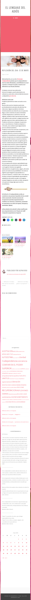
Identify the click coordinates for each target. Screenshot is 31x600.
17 (26, 546)
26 (7, 553)
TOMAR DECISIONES (17, 399)
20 (11, 550)
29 (18, 553)
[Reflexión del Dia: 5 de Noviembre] (20, 240)
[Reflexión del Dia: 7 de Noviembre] (7, 240)
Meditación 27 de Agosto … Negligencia (11, 414)
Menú (16, 18)
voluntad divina (10, 402)
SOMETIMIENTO (22, 397)
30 (22, 553)
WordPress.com (15, 597)
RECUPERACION (9, 390)
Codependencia (9, 361)
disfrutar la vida (12, 373)
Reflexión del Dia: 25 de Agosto (9, 425)
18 (3, 550)
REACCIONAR (20, 387)
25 (3, 553)
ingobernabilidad (6, 382)
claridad (22, 357)
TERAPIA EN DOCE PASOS (7, 399)
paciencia (8, 387)
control (22, 369)
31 (26, 553)
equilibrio (16, 376)
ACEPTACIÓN (7, 351)
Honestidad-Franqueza (14, 378)
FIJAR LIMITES (22, 376)
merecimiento (21, 385)
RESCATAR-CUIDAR (22, 394)
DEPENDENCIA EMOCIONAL (16, 371)
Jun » (6, 558)
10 (26, 542)
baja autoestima (16, 357)
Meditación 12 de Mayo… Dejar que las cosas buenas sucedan (8, 283)
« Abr (3, 558)
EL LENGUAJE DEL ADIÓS (15, 9)
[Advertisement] (15, 36)
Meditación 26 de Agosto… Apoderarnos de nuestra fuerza (15, 422)
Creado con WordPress (10, 596)
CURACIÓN (8, 371)
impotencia (21, 378)
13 (11, 546)
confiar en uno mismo (16, 368)
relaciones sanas (13, 394)
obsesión (4, 387)
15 (18, 546)
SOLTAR (14, 397)
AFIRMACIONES (21, 351)
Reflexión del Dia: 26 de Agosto (9, 418)
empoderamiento (7, 376)
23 (22, 550)
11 (3, 546)
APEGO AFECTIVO (7, 354)
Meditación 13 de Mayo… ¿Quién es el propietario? (22, 282)
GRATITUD (5, 378)
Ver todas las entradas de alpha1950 (16, 274)
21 (14, 550)
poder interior (14, 387)
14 (14, 546)
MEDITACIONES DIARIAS (9, 385)
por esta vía (12, 96)
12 (7, 546)
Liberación (15, 381)
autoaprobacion (17, 354)
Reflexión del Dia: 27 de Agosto (9, 410)
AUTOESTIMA (7, 357)
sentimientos (6, 397)
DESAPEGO (5, 373)
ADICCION (15, 351)
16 (22, 546)
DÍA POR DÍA (18, 373)
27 (11, 553)
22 (18, 550)
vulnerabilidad (20, 402)
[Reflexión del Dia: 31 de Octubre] (7, 252)
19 (7, 550)
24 (26, 550)
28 (14, 553)
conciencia (22, 361)
